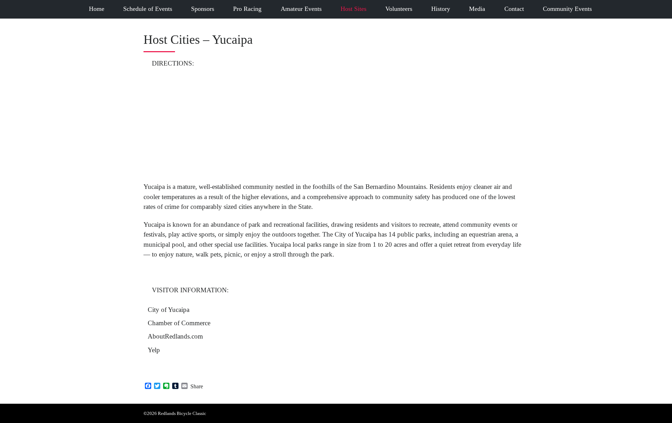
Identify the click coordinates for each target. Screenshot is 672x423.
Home (96, 8)
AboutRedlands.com (175, 336)
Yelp (154, 350)
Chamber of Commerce (179, 323)
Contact (514, 8)
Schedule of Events (147, 8)
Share (196, 386)
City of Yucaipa (168, 309)
